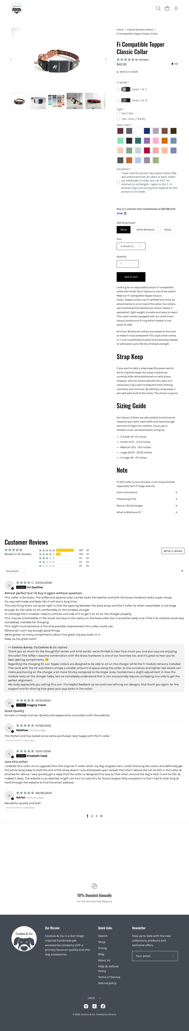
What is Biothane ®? (129, 512)
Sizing (102, 948)
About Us (104, 960)
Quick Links (105, 928)
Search (103, 936)
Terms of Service (109, 977)
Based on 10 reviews (18, 554)
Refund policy (107, 983)
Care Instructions (127, 492)
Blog (101, 954)
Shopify (112, 1014)
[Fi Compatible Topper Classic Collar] (19, 101)
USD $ (91, 998)
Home (120, 29)
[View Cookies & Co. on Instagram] (86, 1006)
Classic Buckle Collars (140, 29)
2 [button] (92, 816)
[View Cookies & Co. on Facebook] (103, 1006)
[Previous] (11, 59)
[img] (174, 64)
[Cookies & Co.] (16, 8)
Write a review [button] (173, 551)
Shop (101, 942)
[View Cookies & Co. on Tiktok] (94, 1006)
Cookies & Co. (88, 1014)
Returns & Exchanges (130, 505)
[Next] (105, 59)
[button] (158, 8)
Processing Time (126, 499)
